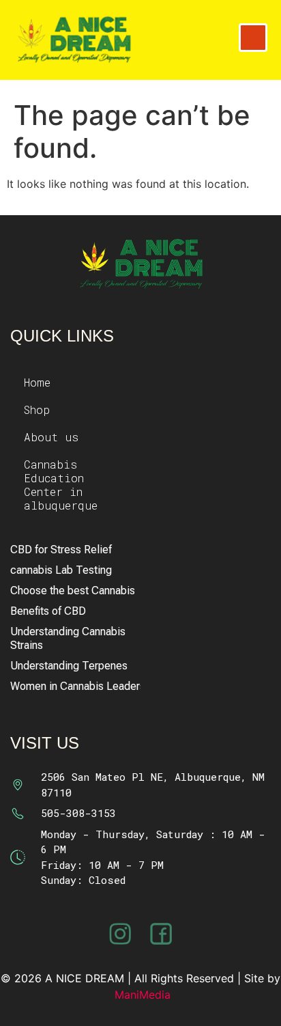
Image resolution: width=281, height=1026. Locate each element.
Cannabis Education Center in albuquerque (61, 484)
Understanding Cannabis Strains (67, 638)
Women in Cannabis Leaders (75, 686)
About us (51, 437)
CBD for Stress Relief (61, 549)
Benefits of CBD (48, 611)
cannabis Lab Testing (61, 570)
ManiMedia (143, 994)
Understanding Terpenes (69, 665)
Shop (37, 409)
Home (37, 382)
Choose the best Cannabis (72, 590)
